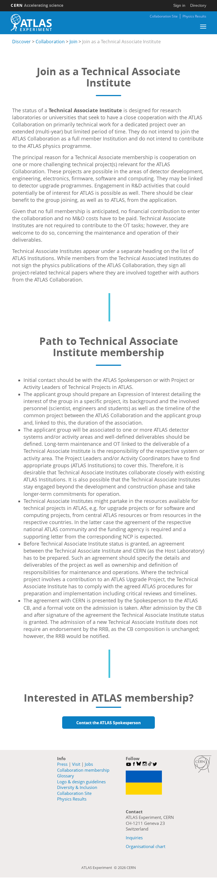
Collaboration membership (83, 770)
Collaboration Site (164, 16)
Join (73, 41)
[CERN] (202, 764)
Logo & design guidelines (81, 781)
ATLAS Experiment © (99, 867)
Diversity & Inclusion (77, 787)
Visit (76, 764)
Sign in (179, 5)
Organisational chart (145, 846)
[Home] (31, 22)
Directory (198, 5)
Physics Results (194, 16)
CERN (37, 5)
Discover (21, 41)
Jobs (89, 764)
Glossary (65, 775)
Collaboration (50, 41)
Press (62, 764)
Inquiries (134, 837)
